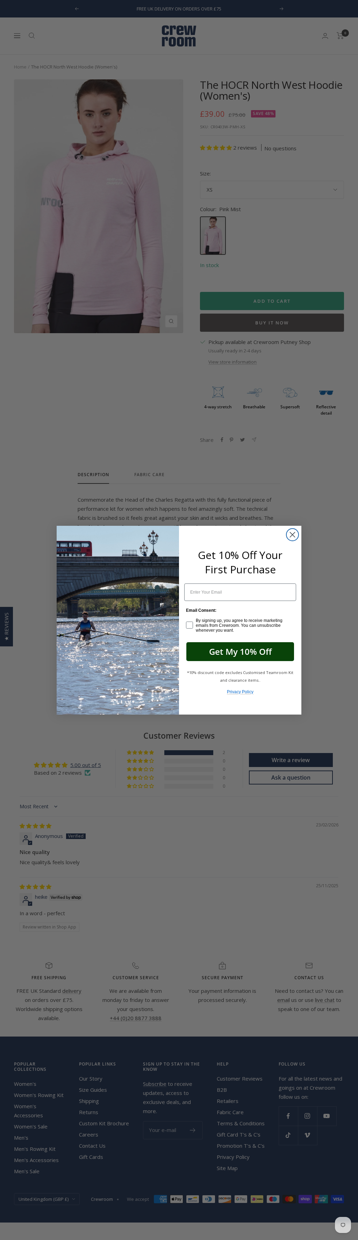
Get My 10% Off (240, 651)
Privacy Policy (240, 691)
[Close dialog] (292, 535)
